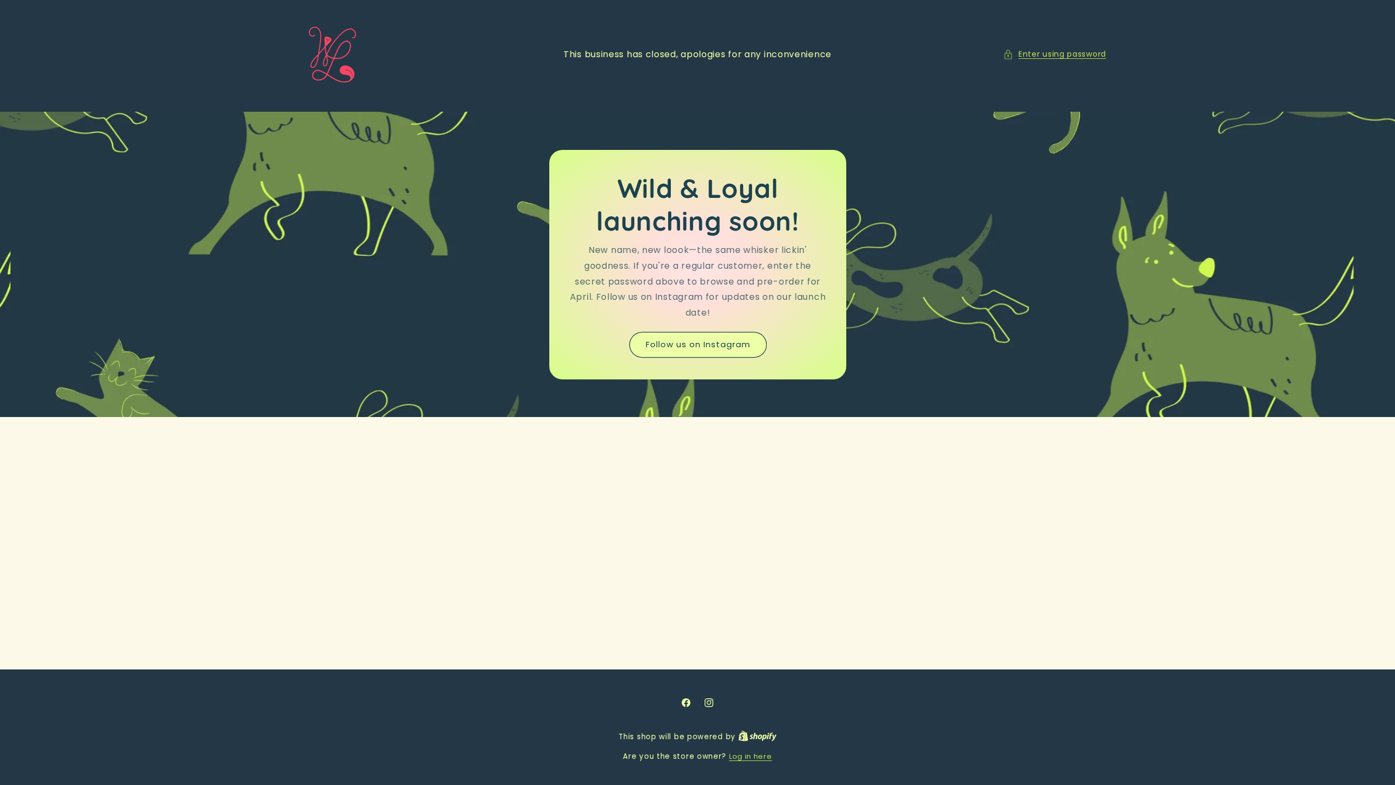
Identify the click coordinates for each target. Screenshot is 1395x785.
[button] (1054, 54)
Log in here (750, 756)
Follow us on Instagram (697, 344)
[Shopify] (757, 737)
